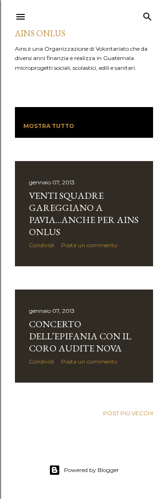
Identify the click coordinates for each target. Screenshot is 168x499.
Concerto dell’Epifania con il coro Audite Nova (80, 336)
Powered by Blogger (91, 469)
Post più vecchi (128, 413)
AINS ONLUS (40, 33)
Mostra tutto (48, 125)
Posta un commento (89, 245)
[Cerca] (147, 15)
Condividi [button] (41, 245)
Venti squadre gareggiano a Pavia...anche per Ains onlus (84, 213)
